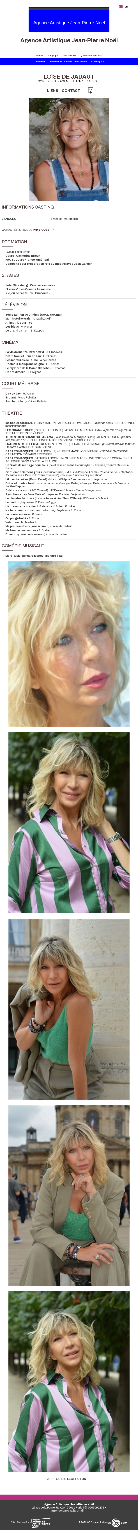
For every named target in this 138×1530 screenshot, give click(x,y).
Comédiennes (55, 62)
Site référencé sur (21, 1522)
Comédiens (39, 62)
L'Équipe (53, 55)
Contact (71, 91)
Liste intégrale (97, 62)
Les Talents (69, 55)
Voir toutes (66, 1479)
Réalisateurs (80, 62)
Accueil (39, 55)
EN (126, 7)
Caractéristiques (26, 229)
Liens (52, 91)
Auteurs (68, 62)
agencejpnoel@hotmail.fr (69, 1510)
